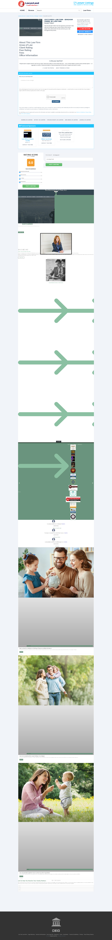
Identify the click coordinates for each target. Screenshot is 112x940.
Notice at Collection (81, 112)
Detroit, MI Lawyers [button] (39, 119)
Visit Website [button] (85, 32)
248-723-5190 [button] (85, 29)
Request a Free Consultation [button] (86, 34)
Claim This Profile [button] (49, 68)
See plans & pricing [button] (65, 139)
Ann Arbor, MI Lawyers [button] (71, 119)
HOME (22, 10)
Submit (56, 101)
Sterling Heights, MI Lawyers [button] (55, 119)
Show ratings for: (49, 155)
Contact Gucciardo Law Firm (26, 73)
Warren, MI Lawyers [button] (26, 119)
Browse (31, 10)
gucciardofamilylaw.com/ (82, 26)
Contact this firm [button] (27, 144)
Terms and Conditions (25, 113)
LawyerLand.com (21, 16)
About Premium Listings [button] (62, 68)
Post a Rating (31, 186)
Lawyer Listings (85, 3)
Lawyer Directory (30, 16)
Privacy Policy (88, 112)
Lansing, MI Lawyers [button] (85, 119)
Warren (40, 16)
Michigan (36, 16)
